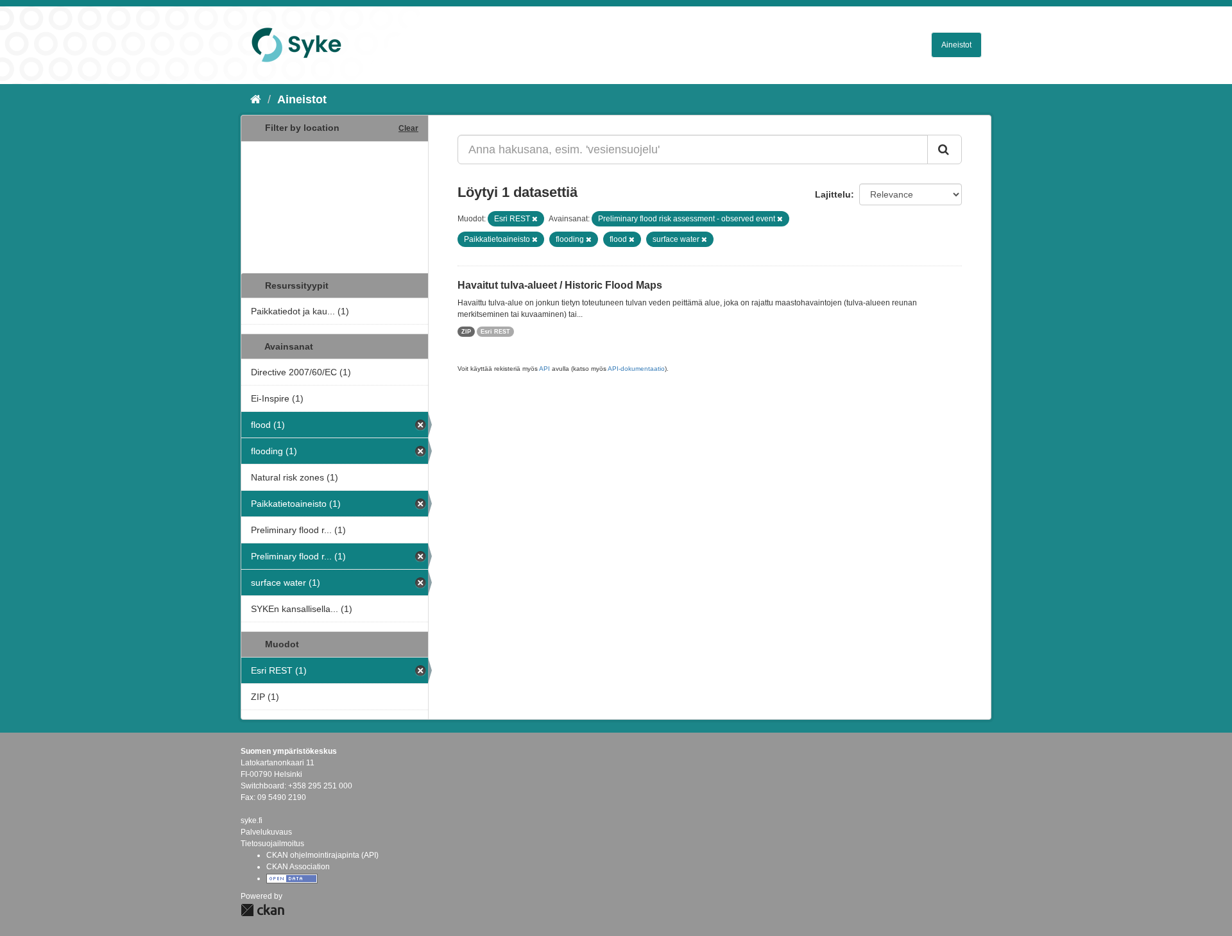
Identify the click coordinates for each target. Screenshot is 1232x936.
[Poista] (535, 219)
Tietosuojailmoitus (272, 843)
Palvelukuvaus (266, 832)
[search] (944, 149)
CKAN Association (298, 866)
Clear (408, 128)
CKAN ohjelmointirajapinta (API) (322, 855)
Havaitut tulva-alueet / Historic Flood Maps (560, 285)
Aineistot (956, 44)
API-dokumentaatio (636, 368)
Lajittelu (833, 194)
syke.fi (251, 820)
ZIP (466, 331)
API (544, 368)
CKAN (262, 910)
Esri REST (495, 331)
